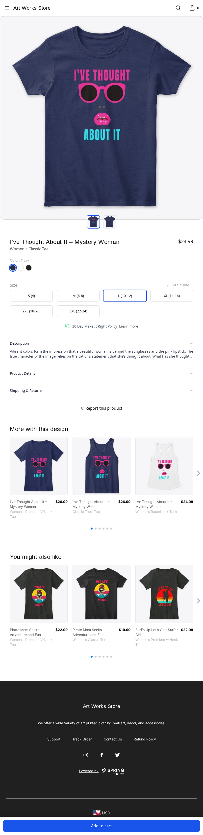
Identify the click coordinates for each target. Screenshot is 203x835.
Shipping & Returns (26, 390)
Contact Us (113, 739)
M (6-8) (78, 295)
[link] (38, 466)
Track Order (82, 739)
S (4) (31, 295)
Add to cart (101, 826)
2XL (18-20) (31, 311)
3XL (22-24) (78, 311)
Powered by (89, 771)
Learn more (128, 326)
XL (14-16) (172, 295)
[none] (177, 285)
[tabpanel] (101, 118)
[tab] (93, 222)
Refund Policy (145, 739)
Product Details (22, 373)
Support (53, 739)
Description (19, 343)
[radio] (31, 295)
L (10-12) (125, 295)
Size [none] (13, 285)
